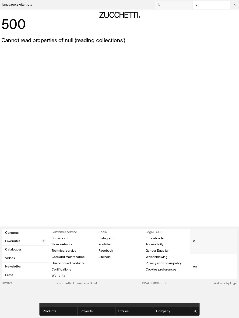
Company (163, 311)
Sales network (62, 244)
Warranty (58, 275)
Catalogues (13, 249)
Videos (10, 258)
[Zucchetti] (119, 15)
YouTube (104, 244)
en (197, 4)
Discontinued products (68, 263)
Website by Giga (225, 283)
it (159, 4)
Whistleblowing (156, 257)
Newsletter (13, 266)
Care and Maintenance (68, 257)
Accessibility (155, 244)
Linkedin (104, 257)
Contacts (12, 232)
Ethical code (155, 238)
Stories (123, 311)
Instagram (105, 238)
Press (9, 275)
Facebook (105, 250)
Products (49, 311)
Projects (87, 311)
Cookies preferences (161, 269)
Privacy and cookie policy (164, 263)
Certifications (61, 269)
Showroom (59, 238)
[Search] (195, 311)
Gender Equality (157, 250)
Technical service (64, 250)
